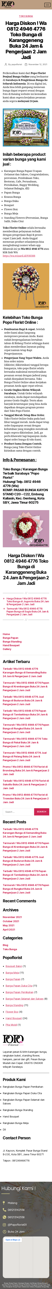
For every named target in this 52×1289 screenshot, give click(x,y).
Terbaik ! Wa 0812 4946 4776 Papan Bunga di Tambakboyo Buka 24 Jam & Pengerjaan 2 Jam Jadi (25, 714)
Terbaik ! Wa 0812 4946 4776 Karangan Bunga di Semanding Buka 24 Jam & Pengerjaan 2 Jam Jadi (24, 672)
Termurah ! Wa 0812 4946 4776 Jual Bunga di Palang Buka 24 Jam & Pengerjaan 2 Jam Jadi (25, 756)
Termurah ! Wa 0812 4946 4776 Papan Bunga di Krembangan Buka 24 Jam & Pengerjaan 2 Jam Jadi (26, 686)
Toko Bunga (26, 16)
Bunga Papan (10, 637)
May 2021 (8, 925)
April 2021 (9, 929)
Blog (5, 945)
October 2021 (11, 921)
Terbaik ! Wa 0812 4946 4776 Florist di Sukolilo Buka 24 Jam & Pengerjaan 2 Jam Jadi (26, 784)
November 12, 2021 (38, 64)
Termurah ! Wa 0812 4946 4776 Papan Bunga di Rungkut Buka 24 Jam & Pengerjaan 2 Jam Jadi (26, 728)
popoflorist (17, 64)
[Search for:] (17, 812)
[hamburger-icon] (47, 5)
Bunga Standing (12, 641)
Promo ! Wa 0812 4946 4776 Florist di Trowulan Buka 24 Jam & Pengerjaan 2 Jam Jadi (26, 798)
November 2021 (12, 917)
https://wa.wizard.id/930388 (19, 255)
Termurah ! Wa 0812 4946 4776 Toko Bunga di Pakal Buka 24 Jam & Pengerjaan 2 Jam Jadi (25, 742)
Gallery (7, 649)
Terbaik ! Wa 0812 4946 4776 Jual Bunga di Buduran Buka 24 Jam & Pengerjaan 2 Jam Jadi (23, 700)
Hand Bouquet (11, 645)
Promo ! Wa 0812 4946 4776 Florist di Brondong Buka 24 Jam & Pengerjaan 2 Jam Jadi (26, 770)
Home (6, 634)
